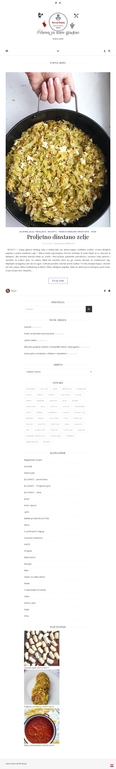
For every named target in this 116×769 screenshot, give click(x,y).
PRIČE (27, 544)
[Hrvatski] (112, 765)
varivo (81, 430)
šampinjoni (32, 442)
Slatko (27, 583)
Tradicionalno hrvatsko (74, 231)
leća (28, 412)
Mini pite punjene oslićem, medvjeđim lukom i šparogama (51, 346)
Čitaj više (58, 281)
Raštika (55, 424)
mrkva (29, 418)
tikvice (54, 430)
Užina (26, 596)
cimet (40, 395)
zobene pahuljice (35, 436)
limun (39, 412)
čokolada (55, 436)
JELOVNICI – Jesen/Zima (35, 479)
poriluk (78, 418)
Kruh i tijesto (30, 505)
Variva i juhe (30, 602)
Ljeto (26, 511)
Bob (55, 389)
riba (67, 424)
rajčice (42, 424)
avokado (31, 389)
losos (66, 412)
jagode (53, 401)
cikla (29, 395)
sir (27, 430)
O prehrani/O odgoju (34, 531)
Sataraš (27, 326)
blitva (44, 389)
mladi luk (80, 412)
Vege (93, 231)
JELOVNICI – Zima (32, 492)
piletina (53, 418)
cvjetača (65, 395)
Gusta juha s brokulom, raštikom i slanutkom (45, 353)
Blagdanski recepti (33, 459)
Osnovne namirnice (33, 537)
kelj (43, 406)
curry (51, 395)
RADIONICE (30, 557)
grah (28, 401)
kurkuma (80, 406)
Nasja (14, 290)
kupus (66, 406)
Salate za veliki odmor (34, 576)
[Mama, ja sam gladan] (58, 24)
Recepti (52, 231)
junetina (31, 406)
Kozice (54, 406)
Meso (27, 524)
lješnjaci (52, 412)
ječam (75, 401)
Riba (26, 570)
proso (29, 424)
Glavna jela (27, 231)
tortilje (68, 430)
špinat (47, 442)
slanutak (40, 430)
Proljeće (41, 231)
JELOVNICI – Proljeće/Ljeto (37, 485)
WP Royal (22, 763)
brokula (67, 389)
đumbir (70, 436)
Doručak (28, 466)
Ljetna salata (30, 340)
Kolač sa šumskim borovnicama (39, 333)
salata (78, 424)
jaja (64, 401)
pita (66, 418)
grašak (40, 401)
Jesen (26, 498)
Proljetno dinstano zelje (58, 236)
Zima (26, 615)
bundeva (81, 389)
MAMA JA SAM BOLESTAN (36, 518)
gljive (78, 395)
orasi (41, 418)
